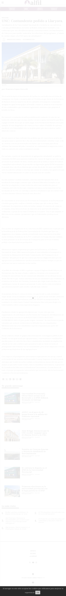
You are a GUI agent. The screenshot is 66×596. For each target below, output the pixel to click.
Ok (38, 592)
